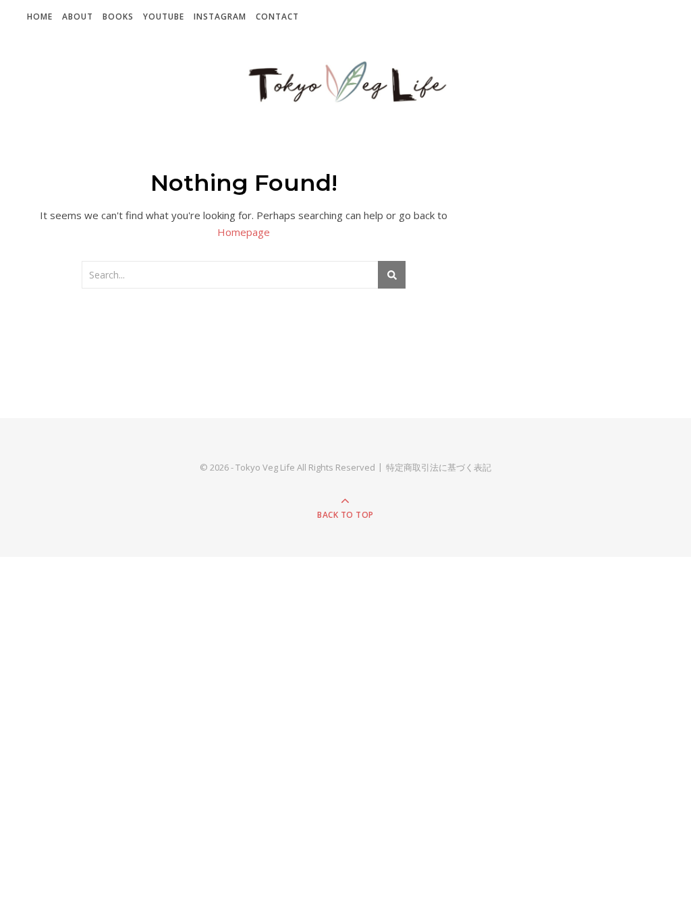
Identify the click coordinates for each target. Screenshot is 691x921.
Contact (277, 16)
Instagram (220, 16)
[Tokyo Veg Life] (345, 82)
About (77, 16)
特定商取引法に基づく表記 (438, 467)
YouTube (163, 16)
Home (40, 16)
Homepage (243, 232)
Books (118, 16)
